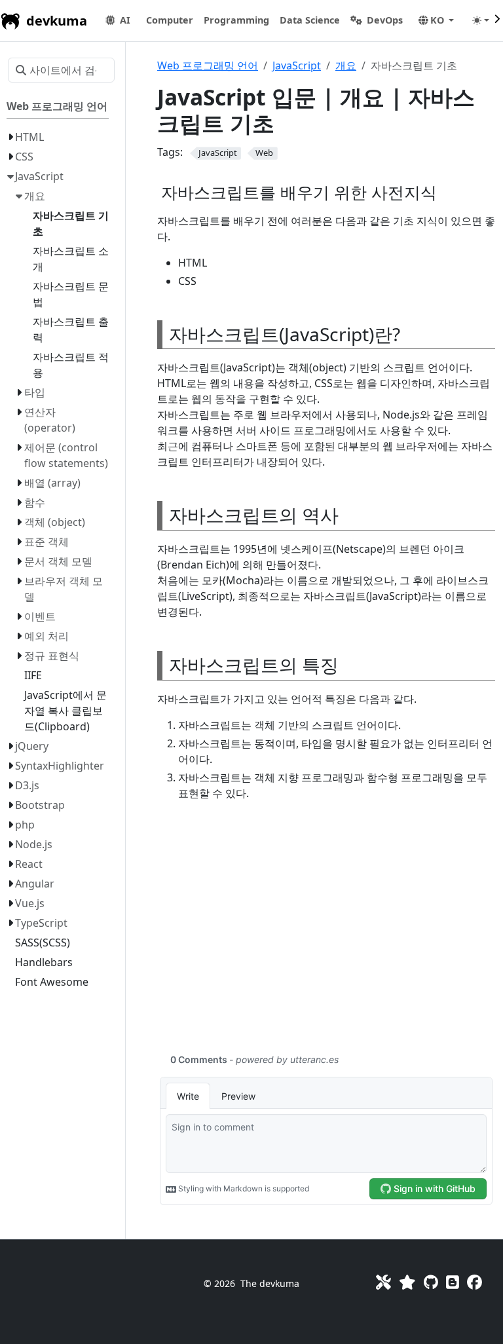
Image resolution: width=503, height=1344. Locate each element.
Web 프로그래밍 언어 (207, 65)
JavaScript (296, 65)
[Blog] (452, 1282)
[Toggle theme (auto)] (480, 20)
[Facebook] (474, 1282)
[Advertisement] (326, 934)
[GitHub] (431, 1282)
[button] (169, 20)
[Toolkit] (383, 1282)
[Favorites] (407, 1282)
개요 (345, 65)
